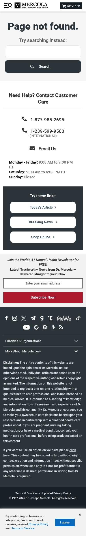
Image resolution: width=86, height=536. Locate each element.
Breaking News (41, 222)
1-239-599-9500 (47, 131)
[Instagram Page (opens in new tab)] (14, 318)
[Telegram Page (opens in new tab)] (33, 318)
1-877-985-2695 (47, 119)
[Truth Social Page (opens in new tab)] (50, 318)
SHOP (73, 5)
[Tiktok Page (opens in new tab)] (78, 318)
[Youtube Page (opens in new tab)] (26, 327)
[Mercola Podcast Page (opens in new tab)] (53, 327)
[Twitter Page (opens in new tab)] (23, 318)
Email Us (47, 148)
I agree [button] (64, 522)
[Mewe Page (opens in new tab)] (64, 318)
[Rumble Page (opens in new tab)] (45, 327)
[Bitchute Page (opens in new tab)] (36, 327)
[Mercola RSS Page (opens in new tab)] (61, 327)
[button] (80, 514)
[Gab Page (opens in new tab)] (41, 318)
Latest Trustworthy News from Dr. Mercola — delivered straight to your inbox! (43, 272)
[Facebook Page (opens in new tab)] (6, 318)
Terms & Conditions (27, 493)
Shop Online (41, 237)
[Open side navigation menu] (8, 5)
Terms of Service (22, 528)
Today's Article (41, 207)
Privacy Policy (38, 524)
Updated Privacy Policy (56, 493)
